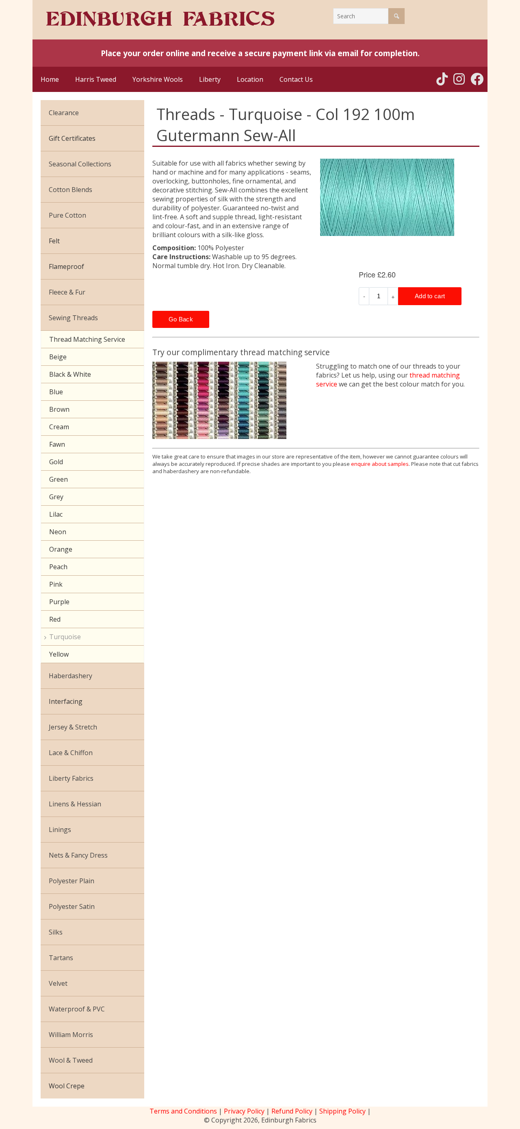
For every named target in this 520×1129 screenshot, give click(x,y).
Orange (60, 549)
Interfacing (65, 701)
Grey (56, 496)
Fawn (57, 444)
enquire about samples (380, 463)
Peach (58, 566)
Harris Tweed (95, 79)
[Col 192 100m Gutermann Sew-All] (400, 197)
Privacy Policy (244, 1111)
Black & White (70, 374)
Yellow (59, 654)
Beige (58, 356)
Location (250, 79)
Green (58, 479)
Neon (57, 531)
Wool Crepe (66, 1085)
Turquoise (65, 636)
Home (50, 79)
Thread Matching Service (87, 339)
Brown (59, 409)
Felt (54, 240)
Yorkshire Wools (157, 79)
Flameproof (66, 266)
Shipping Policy (342, 1111)
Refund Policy (291, 1111)
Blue (56, 391)
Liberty (210, 79)
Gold (56, 461)
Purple (59, 601)
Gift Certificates (72, 138)
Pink (56, 584)
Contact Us (296, 79)
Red (55, 619)
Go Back (181, 319)
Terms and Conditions (183, 1111)
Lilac (56, 514)
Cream (59, 426)
